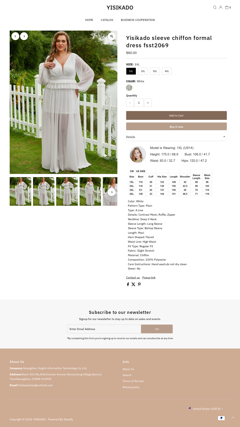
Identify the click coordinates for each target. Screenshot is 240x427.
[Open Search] (214, 7)
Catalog (107, 20)
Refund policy (131, 387)
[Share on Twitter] (133, 285)
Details (130, 137)
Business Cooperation (138, 20)
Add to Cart (176, 115)
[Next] (24, 36)
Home (89, 20)
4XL (167, 71)
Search (127, 375)
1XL (131, 71)
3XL (155, 71)
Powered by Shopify (60, 419)
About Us (128, 369)
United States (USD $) (206, 408)
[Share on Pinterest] (139, 285)
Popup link (148, 277)
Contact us (133, 277)
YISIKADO (120, 7)
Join (157, 329)
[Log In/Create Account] (220, 7)
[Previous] (15, 36)
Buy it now (176, 126)
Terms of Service (133, 381)
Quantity (131, 95)
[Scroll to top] (232, 417)
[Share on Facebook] (128, 285)
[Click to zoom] (112, 36)
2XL (143, 71)
